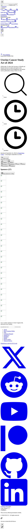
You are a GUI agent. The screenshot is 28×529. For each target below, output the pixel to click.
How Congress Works (9, 331)
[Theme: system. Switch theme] (2, 30)
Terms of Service (8, 340)
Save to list (5, 158)
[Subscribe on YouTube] (14, 411)
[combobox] (8, 508)
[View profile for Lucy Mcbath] (14, 204)
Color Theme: (4, 508)
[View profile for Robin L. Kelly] (14, 188)
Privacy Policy (7, 339)
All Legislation (6, 54)
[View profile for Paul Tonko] (14, 237)
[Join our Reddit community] (14, 384)
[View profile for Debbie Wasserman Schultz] (14, 220)
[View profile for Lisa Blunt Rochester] (14, 253)
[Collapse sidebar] (2, 35)
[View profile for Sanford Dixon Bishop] (14, 210)
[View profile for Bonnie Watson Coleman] (14, 231)
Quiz (5, 332)
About (5, 329)
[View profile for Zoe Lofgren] (14, 199)
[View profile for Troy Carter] (14, 215)
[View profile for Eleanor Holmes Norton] (14, 182)
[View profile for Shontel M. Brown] (14, 226)
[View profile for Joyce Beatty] (14, 247)
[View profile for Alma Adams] (14, 242)
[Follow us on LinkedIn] (14, 492)
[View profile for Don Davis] (14, 296)
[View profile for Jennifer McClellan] (14, 302)
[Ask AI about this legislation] (2, 527)
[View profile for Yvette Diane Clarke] (14, 177)
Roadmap (6, 336)
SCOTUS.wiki (13, 343)
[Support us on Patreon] (14, 438)
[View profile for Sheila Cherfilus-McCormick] (14, 258)
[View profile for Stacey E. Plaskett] (14, 312)
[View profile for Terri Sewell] (14, 318)
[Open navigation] (2, 2)
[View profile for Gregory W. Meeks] (14, 307)
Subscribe (18, 327)
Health (5, 338)
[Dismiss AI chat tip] (2, 524)
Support (5, 162)
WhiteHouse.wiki (5, 343)
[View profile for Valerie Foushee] (14, 275)
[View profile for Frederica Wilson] (14, 291)
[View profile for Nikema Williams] (14, 285)
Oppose (11, 162)
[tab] (4, 164)
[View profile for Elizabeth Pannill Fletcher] (14, 269)
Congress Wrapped (8, 334)
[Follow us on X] (14, 357)
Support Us (6, 335)
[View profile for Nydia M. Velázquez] (14, 280)
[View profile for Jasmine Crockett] (14, 264)
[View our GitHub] (14, 465)
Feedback (3, 509)
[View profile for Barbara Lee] (14, 193)
